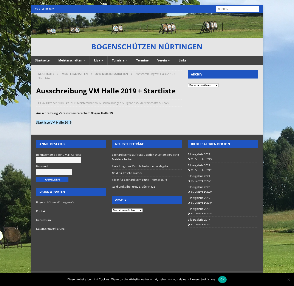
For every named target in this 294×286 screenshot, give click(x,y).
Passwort (42, 166)
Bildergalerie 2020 (199, 187)
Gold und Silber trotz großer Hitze (133, 187)
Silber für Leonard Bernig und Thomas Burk (139, 180)
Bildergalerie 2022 (199, 165)
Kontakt (41, 211)
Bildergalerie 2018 (199, 209)
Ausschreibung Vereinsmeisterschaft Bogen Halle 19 (74, 113)
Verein (162, 60)
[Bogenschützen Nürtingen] (147, 35)
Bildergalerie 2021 (199, 176)
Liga (97, 60)
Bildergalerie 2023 (199, 154)
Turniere (118, 60)
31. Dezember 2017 (201, 224)
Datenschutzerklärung (50, 229)
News (165, 103)
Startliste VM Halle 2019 (53, 122)
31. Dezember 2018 (201, 213)
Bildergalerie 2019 (199, 198)
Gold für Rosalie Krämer (127, 173)
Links (183, 60)
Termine (142, 60)
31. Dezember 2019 (201, 202)
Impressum (43, 220)
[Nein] (288, 279)
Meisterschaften (70, 60)
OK (222, 279)
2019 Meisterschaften (84, 103)
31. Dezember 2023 (201, 159)
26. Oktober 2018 (52, 103)
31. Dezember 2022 (201, 170)
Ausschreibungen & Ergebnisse (118, 103)
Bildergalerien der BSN (210, 144)
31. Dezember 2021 (201, 180)
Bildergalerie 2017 (199, 220)
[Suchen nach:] (237, 9)
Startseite (42, 60)
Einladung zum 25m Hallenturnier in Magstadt (141, 166)
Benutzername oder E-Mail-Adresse (58, 155)
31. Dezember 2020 (201, 191)
